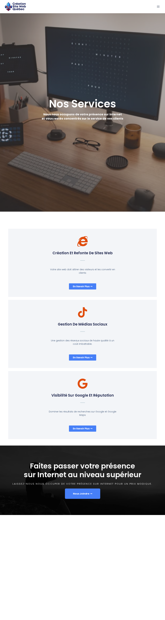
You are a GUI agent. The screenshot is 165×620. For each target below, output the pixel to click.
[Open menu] (158, 6)
